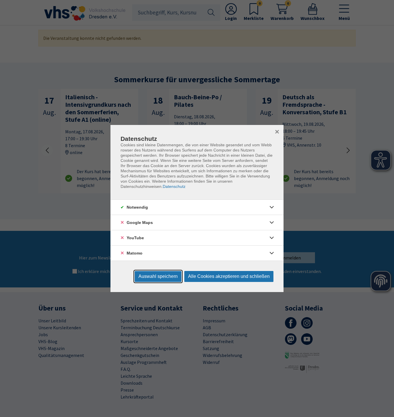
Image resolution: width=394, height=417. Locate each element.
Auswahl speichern (158, 276)
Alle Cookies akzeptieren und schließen (229, 276)
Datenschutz (174, 186)
